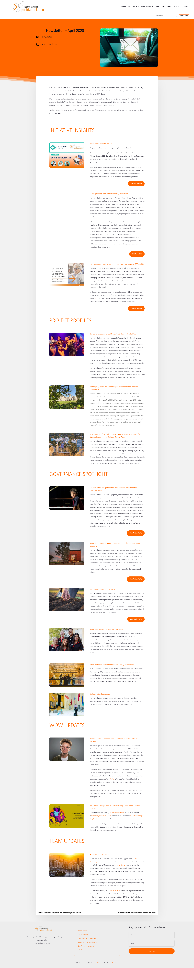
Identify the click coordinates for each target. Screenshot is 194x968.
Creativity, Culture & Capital (101, 816)
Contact (185, 6)
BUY (175, 6)
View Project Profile (136, 533)
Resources (160, 6)
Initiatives (81, 950)
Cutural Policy (83, 935)
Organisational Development (88, 942)
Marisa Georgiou (121, 865)
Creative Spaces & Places (87, 938)
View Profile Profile (136, 619)
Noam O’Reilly (115, 891)
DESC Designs (99, 962)
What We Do (146, 6)
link (116, 776)
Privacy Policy (115, 962)
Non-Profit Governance (86, 946)
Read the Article (137, 254)
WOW (112, 779)
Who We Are (133, 6)
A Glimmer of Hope (117, 813)
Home (123, 6)
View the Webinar (136, 184)
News (169, 6)
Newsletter (52, 44)
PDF (96, 298)
